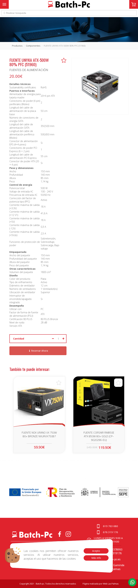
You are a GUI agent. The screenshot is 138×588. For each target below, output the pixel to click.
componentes (33, 45)
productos (17, 45)
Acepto (96, 550)
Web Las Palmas (110, 583)
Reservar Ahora (39, 350)
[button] (132, 582)
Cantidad (18, 338)
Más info (96, 557)
